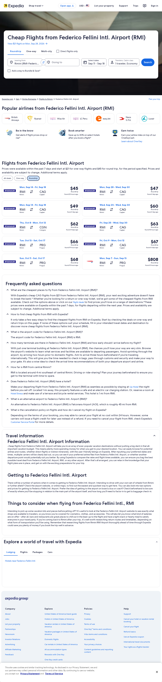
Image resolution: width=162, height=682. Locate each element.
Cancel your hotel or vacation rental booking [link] (139, 620)
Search (148, 62)
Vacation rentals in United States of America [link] (59, 625)
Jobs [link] (7, 619)
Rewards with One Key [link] (54, 654)
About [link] (7, 614)
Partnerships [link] (10, 629)
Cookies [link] (87, 619)
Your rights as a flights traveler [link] (136, 647)
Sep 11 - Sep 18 (96, 63)
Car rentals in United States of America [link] (61, 644)
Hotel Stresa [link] (17, 393)
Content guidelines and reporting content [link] (98, 650)
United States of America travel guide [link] (61, 614)
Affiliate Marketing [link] (13, 649)
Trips (135, 5)
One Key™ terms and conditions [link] (97, 629)
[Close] (156, 672)
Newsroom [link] (10, 634)
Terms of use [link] (89, 624)
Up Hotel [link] (134, 386)
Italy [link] (17, 99)
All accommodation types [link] (56, 649)
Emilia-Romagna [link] (29, 99)
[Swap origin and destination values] (43, 62)
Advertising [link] (10, 644)
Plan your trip (154, 99)
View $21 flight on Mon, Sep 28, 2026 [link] (26, 43)
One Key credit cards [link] (54, 659)
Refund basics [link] (130, 631)
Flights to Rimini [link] (46, 99)
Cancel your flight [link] (131, 626)
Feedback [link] (9, 654)
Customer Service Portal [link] (22, 422)
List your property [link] (12, 624)
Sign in (154, 5)
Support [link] (127, 614)
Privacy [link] (87, 614)
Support (123, 5)
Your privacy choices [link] (93, 644)
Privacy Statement (30, 673)
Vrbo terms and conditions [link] (95, 634)
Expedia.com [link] (7, 99)
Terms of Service (54, 673)
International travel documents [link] (137, 642)
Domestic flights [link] (52, 639)
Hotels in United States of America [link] (59, 619)
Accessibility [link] (89, 639)
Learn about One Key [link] (131, 141)
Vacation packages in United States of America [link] (61, 633)
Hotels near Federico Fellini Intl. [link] (20, 560)
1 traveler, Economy (126, 63)
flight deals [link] (78, 302)
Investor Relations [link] (12, 639)
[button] (81, 435)
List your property (104, 5)
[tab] (16, 51)
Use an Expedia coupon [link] (134, 637)
